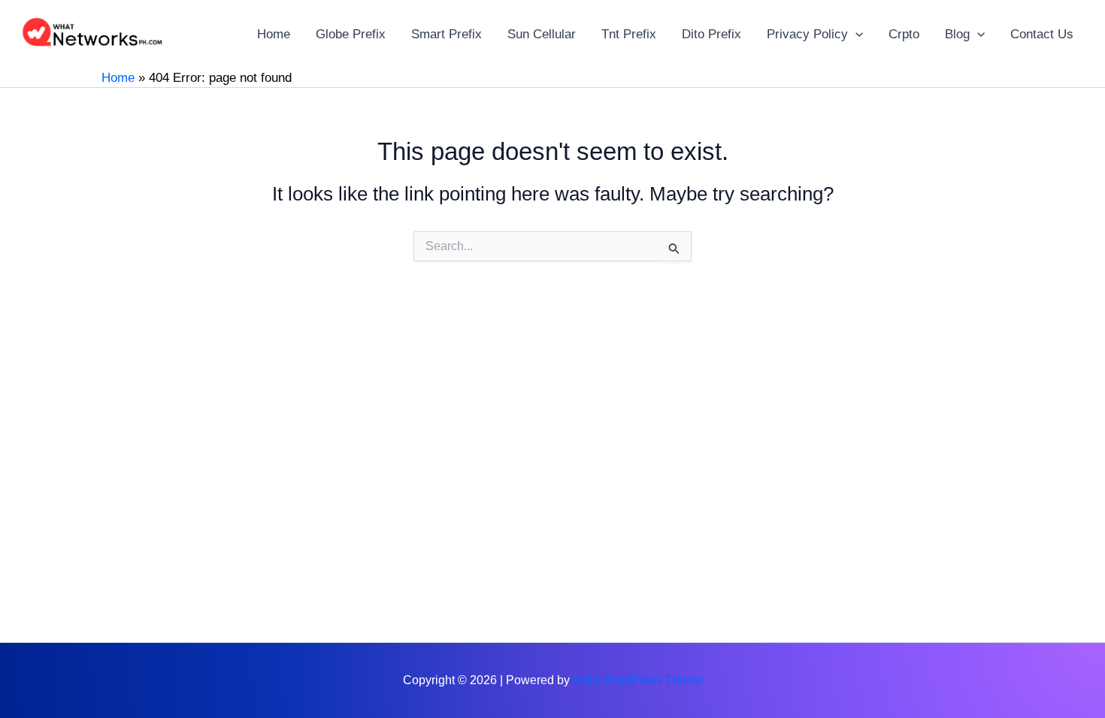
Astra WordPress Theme (637, 680)
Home (118, 78)
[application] (855, 34)
